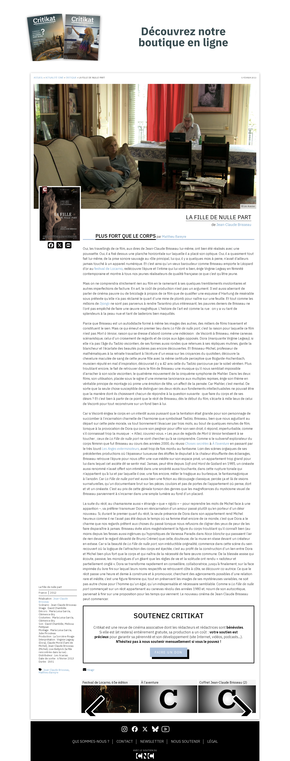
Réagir (90, 670)
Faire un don (168, 652)
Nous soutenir (185, 741)
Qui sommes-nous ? (90, 741)
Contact (125, 741)
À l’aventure (220, 443)
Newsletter (152, 741)
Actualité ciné (54, 77)
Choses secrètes (197, 443)
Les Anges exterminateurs (120, 448)
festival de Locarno (108, 268)
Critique (71, 77)
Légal (212, 741)
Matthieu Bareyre (48, 672)
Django (105, 303)
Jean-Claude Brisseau (53, 600)
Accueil (38, 77)
